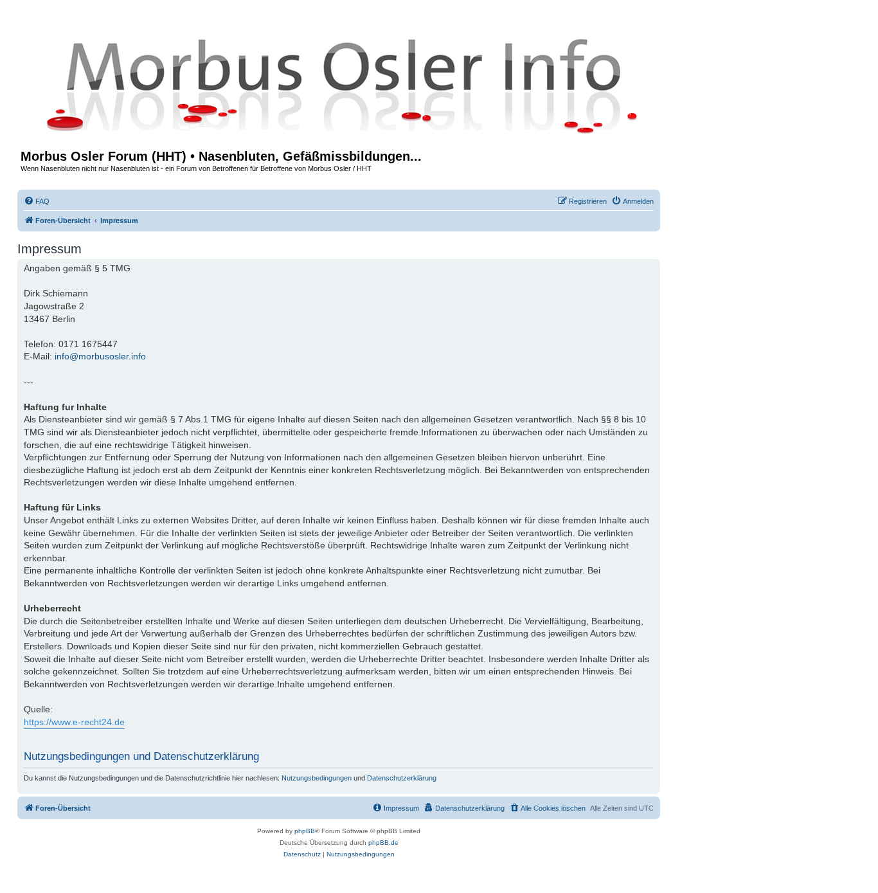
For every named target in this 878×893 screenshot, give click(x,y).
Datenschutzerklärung (401, 778)
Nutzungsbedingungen (317, 778)
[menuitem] (36, 201)
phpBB (304, 830)
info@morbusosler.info (100, 356)
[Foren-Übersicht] (339, 85)
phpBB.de (383, 842)
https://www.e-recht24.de (74, 722)
